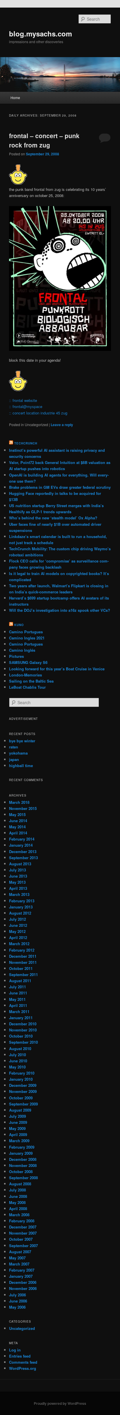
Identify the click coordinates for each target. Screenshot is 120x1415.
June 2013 (18, 876)
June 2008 (18, 1196)
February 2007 (21, 1270)
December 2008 (22, 1159)
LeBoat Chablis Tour (27, 687)
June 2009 (18, 1122)
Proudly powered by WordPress (60, 1403)
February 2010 (21, 1073)
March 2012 (19, 943)
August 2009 (20, 1110)
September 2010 (23, 1042)
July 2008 (17, 1190)
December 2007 (22, 1227)
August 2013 (20, 863)
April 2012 (18, 937)
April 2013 (18, 888)
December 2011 (22, 956)
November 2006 (23, 1288)
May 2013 (17, 882)
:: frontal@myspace (25, 406)
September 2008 (23, 1177)
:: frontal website (23, 400)
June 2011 (18, 993)
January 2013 (21, 907)
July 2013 (17, 870)
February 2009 (21, 1147)
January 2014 (21, 845)
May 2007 (17, 1258)
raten (13, 747)
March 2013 (19, 894)
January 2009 (21, 1153)
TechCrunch (25, 443)
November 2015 (23, 808)
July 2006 (17, 1295)
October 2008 (21, 1171)
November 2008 (23, 1165)
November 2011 (23, 962)
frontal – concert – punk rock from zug (44, 140)
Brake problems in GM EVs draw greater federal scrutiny (60, 487)
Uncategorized (22, 1328)
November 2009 (23, 1091)
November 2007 (23, 1233)
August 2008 (20, 1184)
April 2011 (18, 1005)
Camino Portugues (26, 631)
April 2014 (18, 833)
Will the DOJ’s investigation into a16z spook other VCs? (59, 610)
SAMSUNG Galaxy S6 (28, 662)
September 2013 (23, 857)
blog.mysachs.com (40, 33)
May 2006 (17, 1307)
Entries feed (20, 1356)
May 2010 (17, 1067)
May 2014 (17, 826)
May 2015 (17, 814)
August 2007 (20, 1251)
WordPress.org (22, 1368)
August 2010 (20, 1048)
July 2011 (17, 986)
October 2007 (21, 1239)
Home (15, 97)
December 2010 (22, 1023)
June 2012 (18, 925)
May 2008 (17, 1202)
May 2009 (17, 1128)
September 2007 (23, 1245)
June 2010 (18, 1061)
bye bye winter (22, 740)
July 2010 (17, 1054)
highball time (21, 765)
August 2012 (20, 913)
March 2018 (19, 802)
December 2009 (22, 1085)
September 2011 (23, 974)
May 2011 (17, 999)
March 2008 (19, 1214)
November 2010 (23, 1030)
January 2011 (21, 1017)
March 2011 (19, 1011)
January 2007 (21, 1276)
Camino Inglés (22, 650)
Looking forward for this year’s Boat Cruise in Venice (57, 669)
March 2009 (19, 1140)
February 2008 (21, 1221)
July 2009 (17, 1116)
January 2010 (21, 1079)
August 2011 (20, 980)
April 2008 (18, 1208)
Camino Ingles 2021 (27, 638)
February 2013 (21, 901)
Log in (15, 1350)
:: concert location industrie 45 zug (38, 413)
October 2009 (21, 1098)
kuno (19, 625)
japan (14, 759)
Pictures (16, 656)
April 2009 (18, 1134)
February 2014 (21, 839)
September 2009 (23, 1104)
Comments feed (23, 1362)
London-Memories (25, 675)
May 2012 (17, 931)
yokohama (18, 753)
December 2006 (22, 1282)
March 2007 (19, 1264)
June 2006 (18, 1301)
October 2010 (21, 1036)
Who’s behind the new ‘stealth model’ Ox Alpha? (53, 518)
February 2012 (21, 950)
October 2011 (21, 968)
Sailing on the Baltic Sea (31, 681)
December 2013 (22, 851)
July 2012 (17, 919)
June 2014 (18, 820)
